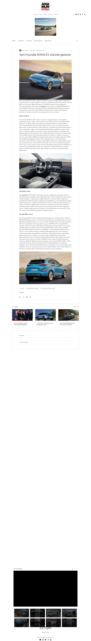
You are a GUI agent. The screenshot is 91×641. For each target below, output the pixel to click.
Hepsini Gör (76, 306)
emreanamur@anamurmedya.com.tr (45, 637)
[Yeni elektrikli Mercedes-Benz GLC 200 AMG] (68, 315)
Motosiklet (48, 40)
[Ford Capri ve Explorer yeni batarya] (45, 315)
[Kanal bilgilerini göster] (76, 569)
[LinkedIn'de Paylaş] (27, 297)
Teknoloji (29, 40)
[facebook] (82, 14)
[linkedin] (84, 14)
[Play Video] (37, 613)
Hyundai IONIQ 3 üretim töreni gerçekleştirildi (21, 323)
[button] (77, 40)
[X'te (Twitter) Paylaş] (23, 297)
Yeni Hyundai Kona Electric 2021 (48, 288)
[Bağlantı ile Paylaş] (30, 297)
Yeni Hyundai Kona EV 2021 (32, 288)
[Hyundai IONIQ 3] (22, 315)
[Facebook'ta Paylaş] (20, 297)
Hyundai (22, 288)
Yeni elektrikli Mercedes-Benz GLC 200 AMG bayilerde (67, 323)
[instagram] (78, 14)
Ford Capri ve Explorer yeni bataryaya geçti (45, 323)
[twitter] (80, 14)
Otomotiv (21, 40)
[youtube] (76, 14)
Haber (14, 40)
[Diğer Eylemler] (71, 50)
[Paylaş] (73, 569)
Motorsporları (38, 40)
